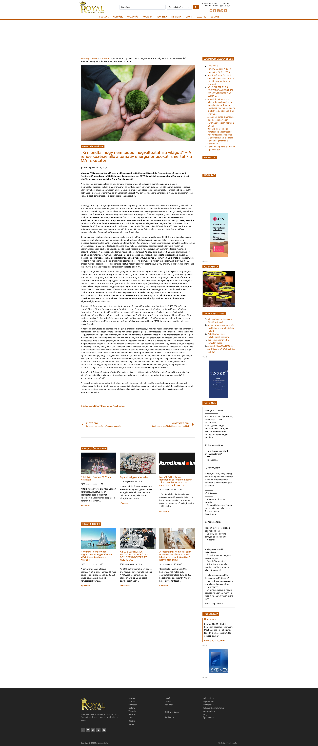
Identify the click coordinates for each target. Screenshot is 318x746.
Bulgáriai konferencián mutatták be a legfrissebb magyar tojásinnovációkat (219, 132)
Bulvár (215, 17)
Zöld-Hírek (105, 58)
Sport (189, 17)
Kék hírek (169, 705)
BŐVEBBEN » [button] (85, 506)
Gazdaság (133, 17)
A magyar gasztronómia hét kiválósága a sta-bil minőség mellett (220, 328)
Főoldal (104, 17)
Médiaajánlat (208, 698)
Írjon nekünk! (209, 717)
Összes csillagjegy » (214, 641)
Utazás (168, 701)
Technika (162, 17)
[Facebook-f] (83, 730)
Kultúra (147, 17)
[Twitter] (221, 10)
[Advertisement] (159, 38)
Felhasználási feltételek (213, 708)
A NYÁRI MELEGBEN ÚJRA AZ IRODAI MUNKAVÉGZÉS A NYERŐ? (221, 349)
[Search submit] (196, 7)
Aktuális (118, 17)
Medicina (176, 17)
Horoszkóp (210, 619)
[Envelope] (225, 10)
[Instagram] (218, 10)
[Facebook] (211, 10)
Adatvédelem (209, 711)
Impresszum (208, 701)
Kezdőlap (85, 58)
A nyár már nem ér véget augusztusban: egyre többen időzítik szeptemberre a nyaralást (96, 555)
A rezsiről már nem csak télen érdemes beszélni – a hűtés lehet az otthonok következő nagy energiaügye (175, 555)
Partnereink (208, 705)
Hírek (94, 58)
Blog (205, 714)
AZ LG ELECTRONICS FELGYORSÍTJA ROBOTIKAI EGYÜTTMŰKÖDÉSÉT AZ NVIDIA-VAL (134, 555)
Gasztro (201, 17)
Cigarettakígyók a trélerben (134, 477)
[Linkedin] (214, 10)
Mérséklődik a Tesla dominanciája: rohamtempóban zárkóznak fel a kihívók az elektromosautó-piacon (175, 481)
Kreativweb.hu (231, 743)
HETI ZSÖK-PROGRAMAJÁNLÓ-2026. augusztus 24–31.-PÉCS (219, 69)
